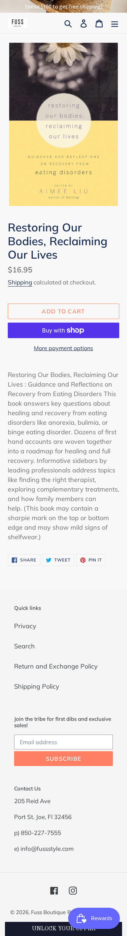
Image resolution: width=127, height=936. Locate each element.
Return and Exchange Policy (56, 666)
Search (24, 646)
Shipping (20, 282)
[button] (63, 929)
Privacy (25, 626)
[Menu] (114, 22)
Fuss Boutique (48, 912)
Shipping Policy (36, 686)
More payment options (63, 348)
